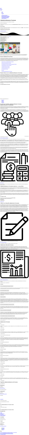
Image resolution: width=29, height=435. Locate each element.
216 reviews (9, 36)
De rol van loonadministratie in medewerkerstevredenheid (6, 433)
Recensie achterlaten (2, 415)
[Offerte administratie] (14, 240)
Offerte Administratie (4, 18)
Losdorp (3, 100)
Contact (2, 13)
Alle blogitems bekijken (3, 434)
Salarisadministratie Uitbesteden (5, 17)
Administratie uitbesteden (4, 15)
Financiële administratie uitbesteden (6, 16)
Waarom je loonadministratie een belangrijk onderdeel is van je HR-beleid (8, 432)
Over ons (1, 9)
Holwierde (3, 102)
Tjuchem (3, 101)
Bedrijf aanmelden (2, 413)
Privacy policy (2, 414)
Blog (2, 12)
